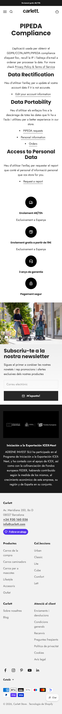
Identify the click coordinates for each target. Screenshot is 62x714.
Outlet (6, 593)
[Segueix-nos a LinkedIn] (38, 670)
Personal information (33, 137)
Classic (38, 557)
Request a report (33, 181)
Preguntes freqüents (46, 640)
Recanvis (39, 633)
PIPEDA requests (33, 131)
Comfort (39, 577)
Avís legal (40, 659)
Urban (37, 550)
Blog (6, 617)
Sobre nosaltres (12, 611)
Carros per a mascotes (10, 570)
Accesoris (9, 586)
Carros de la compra (10, 552)
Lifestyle (8, 579)
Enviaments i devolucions (41, 613)
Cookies (39, 653)
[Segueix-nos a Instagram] (13, 670)
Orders (33, 144)
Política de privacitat (46, 646)
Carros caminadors (14, 562)
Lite (36, 564)
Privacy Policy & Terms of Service (35, 67)
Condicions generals (41, 624)
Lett (36, 583)
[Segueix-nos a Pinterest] (21, 670)
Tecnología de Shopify (41, 704)
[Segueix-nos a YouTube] (30, 670)
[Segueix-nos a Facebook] (5, 670)
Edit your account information (33, 94)
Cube (37, 570)
